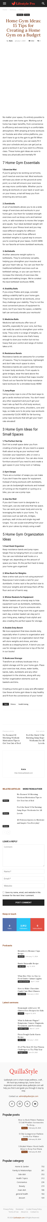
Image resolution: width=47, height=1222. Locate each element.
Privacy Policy (8, 1209)
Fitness (21, 10)
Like (9, 919)
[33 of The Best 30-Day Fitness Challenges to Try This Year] (9, 1050)
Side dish (22, 966)
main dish (22, 994)
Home (5, 10)
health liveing (23, 704)
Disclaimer (20, 1209)
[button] (4, 3)
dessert (21, 956)
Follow (23, 919)
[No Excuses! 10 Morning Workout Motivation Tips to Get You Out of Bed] (9, 797)
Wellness (13, 10)
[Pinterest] (23, 46)
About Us (24, 1212)
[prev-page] (4, 832)
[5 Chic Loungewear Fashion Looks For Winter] (9, 1137)
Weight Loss (23, 1052)
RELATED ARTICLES (11, 789)
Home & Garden (24, 981)
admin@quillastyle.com (28, 1096)
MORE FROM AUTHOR (32, 789)
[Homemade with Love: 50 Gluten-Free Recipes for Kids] (9, 1011)
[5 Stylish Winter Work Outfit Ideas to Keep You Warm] (9, 1149)
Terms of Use (14, 1212)
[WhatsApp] (29, 46)
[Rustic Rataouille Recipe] (9, 966)
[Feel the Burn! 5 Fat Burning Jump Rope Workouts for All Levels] (9, 810)
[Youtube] (35, 1104)
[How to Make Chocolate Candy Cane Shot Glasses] (9, 991)
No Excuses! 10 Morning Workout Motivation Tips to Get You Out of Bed (12, 739)
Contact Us (34, 1212)
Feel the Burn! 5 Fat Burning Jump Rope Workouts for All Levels (35, 739)
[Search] (43, 3)
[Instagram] (20, 1104)
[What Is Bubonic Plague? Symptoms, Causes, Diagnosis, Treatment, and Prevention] (9, 1023)
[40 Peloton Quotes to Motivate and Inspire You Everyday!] (9, 822)
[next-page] (8, 832)
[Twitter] (17, 46)
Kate (11, 41)
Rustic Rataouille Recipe (28, 963)
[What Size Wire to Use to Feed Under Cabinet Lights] (9, 979)
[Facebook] (11, 46)
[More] (35, 46)
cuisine (21, 1013)
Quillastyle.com (19, 1218)
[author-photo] (23, 765)
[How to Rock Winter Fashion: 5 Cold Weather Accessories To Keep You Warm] (9, 1123)
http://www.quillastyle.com (23, 773)
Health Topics (23, 1028)
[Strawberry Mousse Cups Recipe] (9, 954)
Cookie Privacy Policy (34, 1209)
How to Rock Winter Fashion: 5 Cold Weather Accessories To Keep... (31, 1122)
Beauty (24, 1128)
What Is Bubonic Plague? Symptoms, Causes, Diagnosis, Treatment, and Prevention (31, 1023)
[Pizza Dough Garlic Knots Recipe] (9, 1037)
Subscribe (37, 919)
